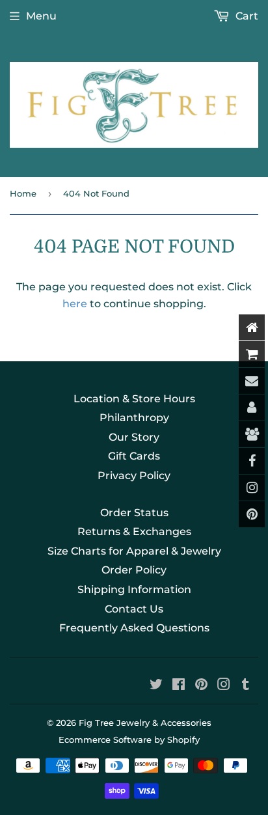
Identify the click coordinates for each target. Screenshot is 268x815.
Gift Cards (134, 456)
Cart (245, 16)
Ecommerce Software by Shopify (129, 739)
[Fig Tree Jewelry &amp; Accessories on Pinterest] (201, 686)
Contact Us (134, 609)
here (74, 303)
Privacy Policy (134, 475)
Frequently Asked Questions (134, 628)
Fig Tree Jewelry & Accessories (145, 722)
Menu (41, 16)
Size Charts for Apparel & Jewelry (134, 551)
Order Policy (134, 570)
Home (23, 193)
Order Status (134, 512)
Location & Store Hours (134, 399)
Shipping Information (134, 589)
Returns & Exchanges (134, 531)
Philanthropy (134, 417)
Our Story (134, 437)
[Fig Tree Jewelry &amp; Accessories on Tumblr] (245, 686)
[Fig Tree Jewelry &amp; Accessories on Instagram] (223, 686)
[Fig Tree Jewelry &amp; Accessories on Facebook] (178, 686)
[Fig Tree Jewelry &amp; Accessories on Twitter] (156, 686)
